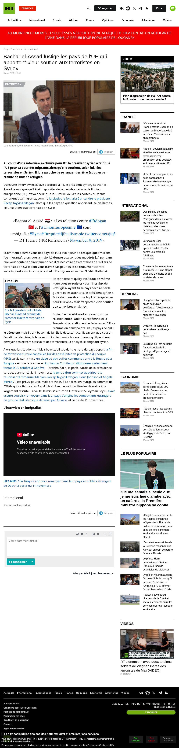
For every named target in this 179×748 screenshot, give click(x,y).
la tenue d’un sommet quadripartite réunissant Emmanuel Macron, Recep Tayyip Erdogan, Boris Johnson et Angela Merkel (58, 377)
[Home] (9, 8)
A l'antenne (148, 20)
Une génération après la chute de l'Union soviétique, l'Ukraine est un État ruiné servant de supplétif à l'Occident (158, 307)
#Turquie (49, 233)
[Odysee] (128, 8)
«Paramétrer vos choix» (21, 741)
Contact (7, 724)
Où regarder (105, 8)
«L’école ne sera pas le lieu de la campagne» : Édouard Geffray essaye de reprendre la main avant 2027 (158, 181)
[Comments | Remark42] (59, 554)
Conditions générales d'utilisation (20, 708)
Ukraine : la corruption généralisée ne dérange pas (156, 329)
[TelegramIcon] (140, 8)
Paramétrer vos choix (14, 716)
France (90, 20)
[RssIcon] (147, 8)
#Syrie (35, 233)
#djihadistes (68, 233)
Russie (57, 20)
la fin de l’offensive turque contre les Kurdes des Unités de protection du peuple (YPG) (57, 354)
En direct (27, 8)
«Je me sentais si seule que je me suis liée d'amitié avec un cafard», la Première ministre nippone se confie (145, 498)
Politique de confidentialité (16, 712)
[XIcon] (134, 8)
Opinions (107, 20)
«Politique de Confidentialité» (100, 745)
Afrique (73, 20)
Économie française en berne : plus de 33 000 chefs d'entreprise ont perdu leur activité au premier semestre (156, 390)
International (37, 20)
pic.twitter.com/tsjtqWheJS (102, 233)
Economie (127, 20)
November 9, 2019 (86, 240)
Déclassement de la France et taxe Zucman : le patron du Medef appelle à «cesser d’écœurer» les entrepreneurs (158, 130)
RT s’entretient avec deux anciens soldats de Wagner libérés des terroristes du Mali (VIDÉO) (146, 666)
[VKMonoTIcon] (121, 8)
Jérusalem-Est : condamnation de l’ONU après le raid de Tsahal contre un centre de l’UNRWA (156, 248)
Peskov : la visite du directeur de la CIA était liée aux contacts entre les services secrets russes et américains (158, 602)
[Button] (173, 8)
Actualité (13, 20)
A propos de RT (11, 703)
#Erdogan (97, 220)
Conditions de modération (16, 720)
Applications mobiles (13, 728)
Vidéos (167, 20)
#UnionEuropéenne (58, 227)
